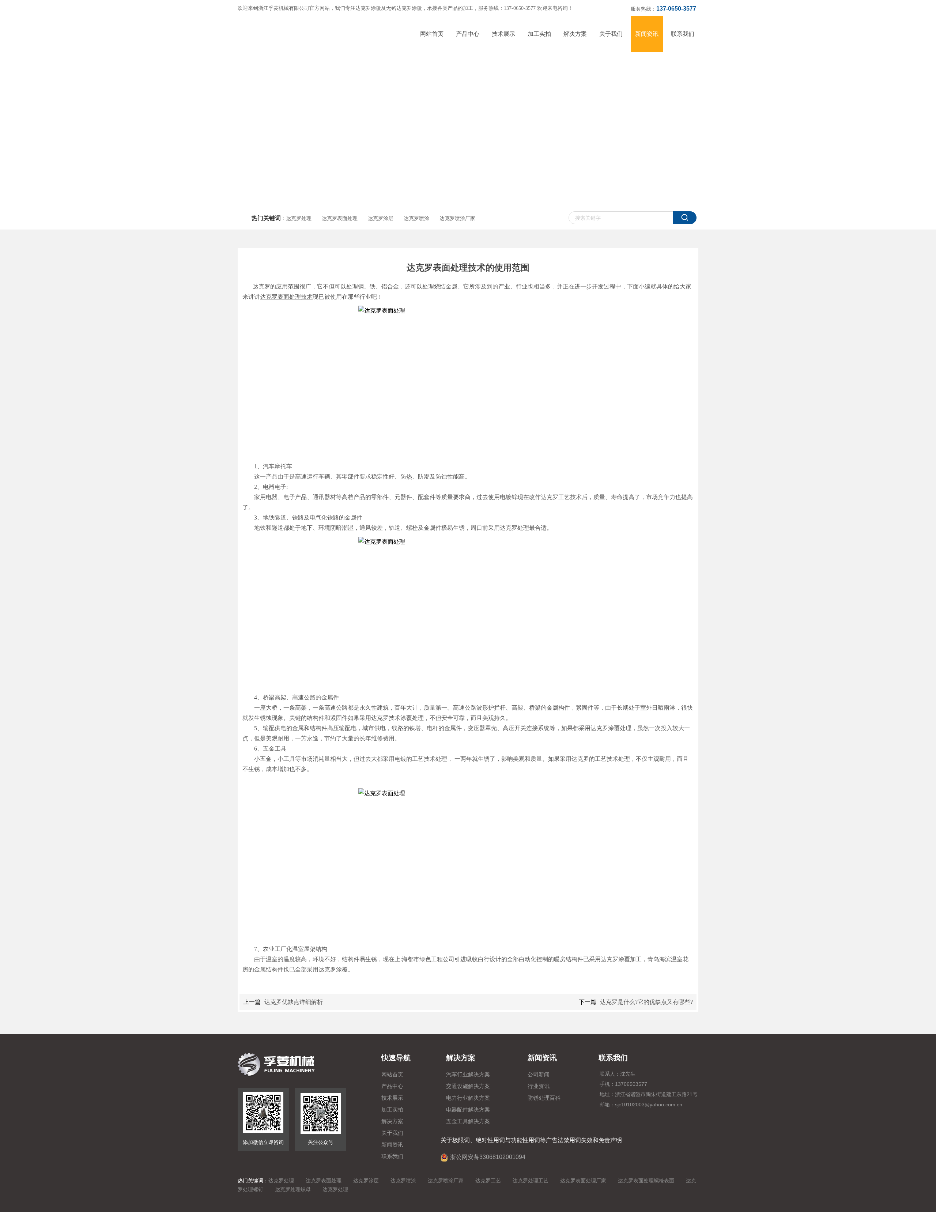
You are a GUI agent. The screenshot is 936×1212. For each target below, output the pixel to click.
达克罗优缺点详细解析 (293, 1002)
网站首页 (392, 1074)
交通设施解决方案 (468, 1086)
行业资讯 (539, 1086)
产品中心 (392, 1086)
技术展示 (392, 1098)
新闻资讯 (392, 1145)
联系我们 (392, 1156)
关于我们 (392, 1133)
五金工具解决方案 (468, 1121)
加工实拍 (392, 1110)
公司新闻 (539, 1074)
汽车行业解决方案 (468, 1074)
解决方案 (392, 1121)
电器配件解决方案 (468, 1110)
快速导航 (396, 1058)
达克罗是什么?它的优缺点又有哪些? (646, 1002)
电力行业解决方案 (468, 1098)
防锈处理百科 (544, 1098)
